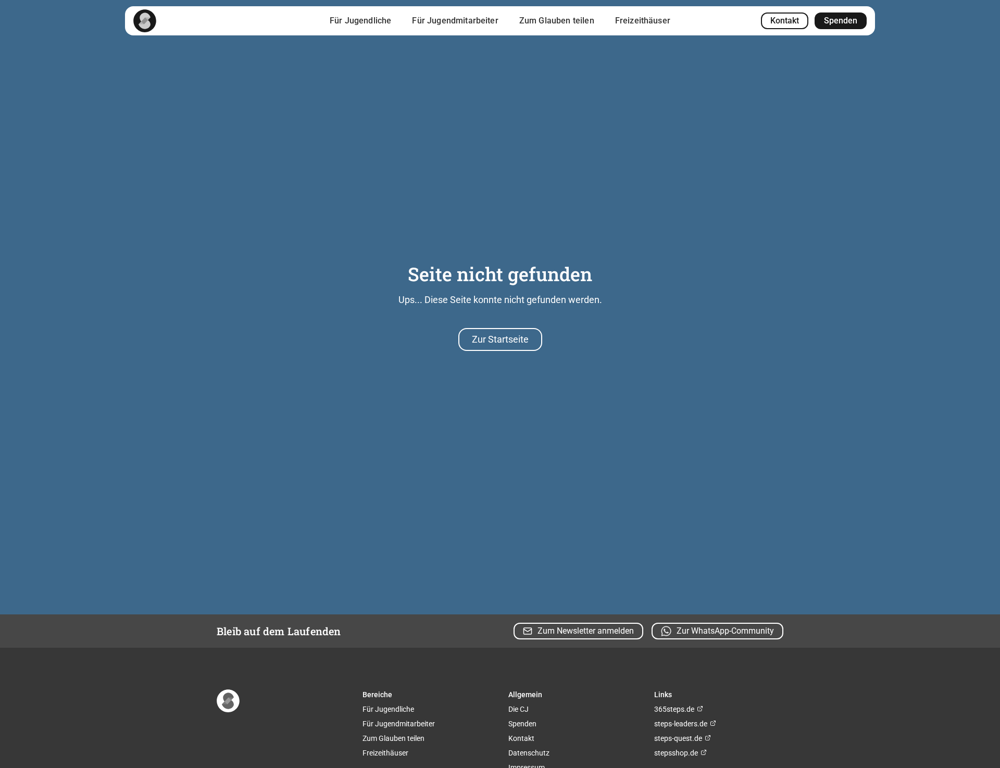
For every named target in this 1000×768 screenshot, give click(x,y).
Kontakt (784, 21)
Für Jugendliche (360, 21)
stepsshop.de (676, 753)
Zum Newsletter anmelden (586, 631)
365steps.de (675, 709)
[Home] (144, 20)
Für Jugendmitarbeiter (455, 21)
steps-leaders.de (681, 724)
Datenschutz (528, 753)
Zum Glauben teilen (556, 21)
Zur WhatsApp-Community (725, 631)
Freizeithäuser (642, 21)
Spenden (840, 21)
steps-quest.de (679, 738)
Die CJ (518, 709)
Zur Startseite (500, 339)
